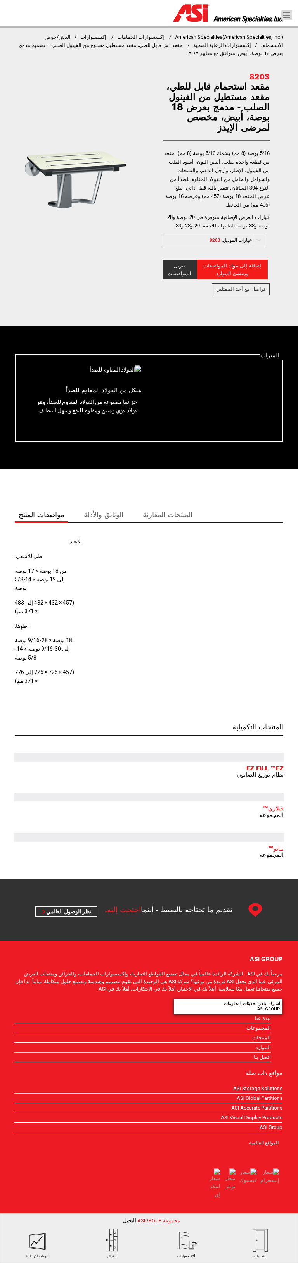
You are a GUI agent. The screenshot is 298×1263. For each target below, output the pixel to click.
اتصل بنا (262, 1057)
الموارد (263, 1047)
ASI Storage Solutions (257, 1088)
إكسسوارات (93, 37)
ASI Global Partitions (259, 1098)
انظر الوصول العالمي (69, 911)
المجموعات (258, 1028)
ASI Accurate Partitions (256, 1108)
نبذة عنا (263, 1018)
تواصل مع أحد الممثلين (240, 289)
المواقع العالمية (264, 1142)
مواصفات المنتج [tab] (41, 514)
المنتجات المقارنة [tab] (167, 514)
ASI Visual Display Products (251, 1117)
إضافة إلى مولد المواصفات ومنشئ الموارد (232, 269)
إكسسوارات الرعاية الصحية (222, 45)
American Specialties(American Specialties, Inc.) (229, 37)
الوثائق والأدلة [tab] (103, 514)
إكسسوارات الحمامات (140, 37)
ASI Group (271, 1127)
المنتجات (261, 1038)
